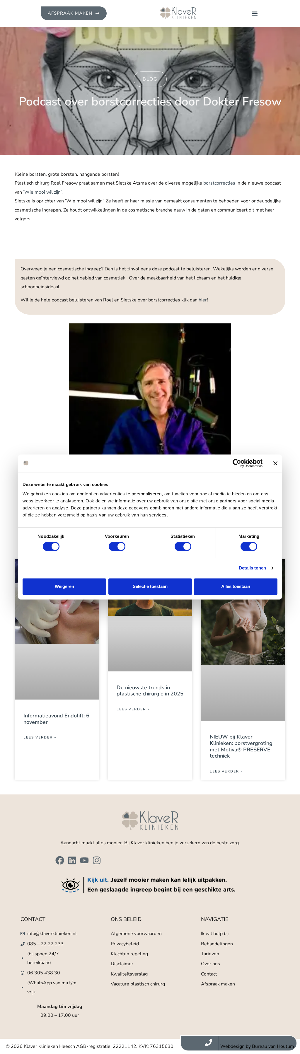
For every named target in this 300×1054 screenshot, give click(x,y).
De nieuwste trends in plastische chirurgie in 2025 (150, 690)
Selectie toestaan (150, 586)
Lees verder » (39, 737)
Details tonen (252, 568)
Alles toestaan (235, 586)
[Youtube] (84, 860)
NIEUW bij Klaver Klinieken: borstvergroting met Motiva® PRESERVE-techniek (241, 746)
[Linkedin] (72, 860)
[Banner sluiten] (275, 463)
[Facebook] (59, 860)
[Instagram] (96, 860)
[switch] (117, 546)
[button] (255, 13)
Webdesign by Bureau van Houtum (257, 1046)
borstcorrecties (219, 183)
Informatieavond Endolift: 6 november (56, 719)
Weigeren (64, 586)
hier (203, 300)
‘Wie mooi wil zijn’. (43, 192)
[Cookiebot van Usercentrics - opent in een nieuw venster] (236, 463)
